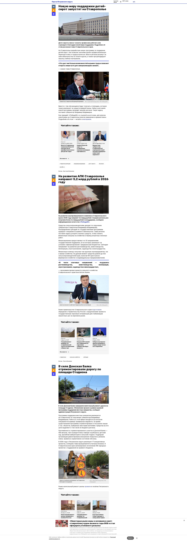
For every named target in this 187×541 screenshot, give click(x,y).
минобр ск (62, 167)
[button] (62, 523)
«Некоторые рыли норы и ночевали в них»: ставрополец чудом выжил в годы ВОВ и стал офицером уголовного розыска (92, 523)
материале (87, 119)
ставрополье (63, 357)
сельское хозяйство (75, 357)
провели (88, 486)
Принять (130, 538)
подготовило (97, 310)
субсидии (85, 357)
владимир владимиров (79, 163)
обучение (101, 163)
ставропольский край (65, 163)
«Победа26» (84, 222)
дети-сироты (92, 163)
